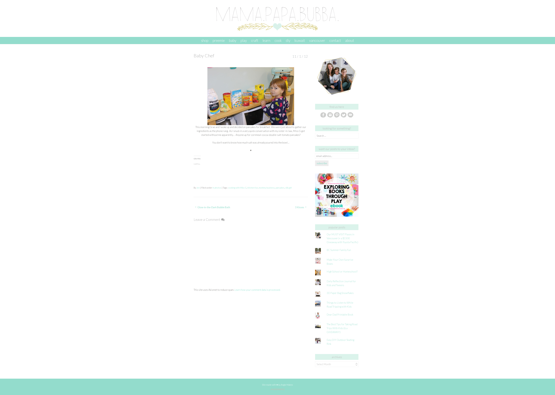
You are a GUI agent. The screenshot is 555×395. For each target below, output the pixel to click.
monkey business (267, 187)
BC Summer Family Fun (339, 250)
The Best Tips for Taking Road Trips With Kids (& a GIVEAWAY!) (342, 328)
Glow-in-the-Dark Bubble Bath (213, 207)
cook (278, 40)
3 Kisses (299, 207)
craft (254, 40)
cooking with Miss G (237, 187)
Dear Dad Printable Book (340, 314)
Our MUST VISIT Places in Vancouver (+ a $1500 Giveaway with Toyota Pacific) (342, 238)
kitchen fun (252, 187)
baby (232, 40)
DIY (288, 40)
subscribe (322, 163)
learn (266, 40)
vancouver (317, 40)
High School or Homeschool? (342, 271)
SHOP (204, 40)
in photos (217, 187)
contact (335, 40)
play (243, 40)
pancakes (280, 187)
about (349, 40)
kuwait (300, 40)
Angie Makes (287, 384)
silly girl (288, 187)
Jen (198, 187)
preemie (219, 40)
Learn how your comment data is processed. (257, 289)
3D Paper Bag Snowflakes (340, 293)
